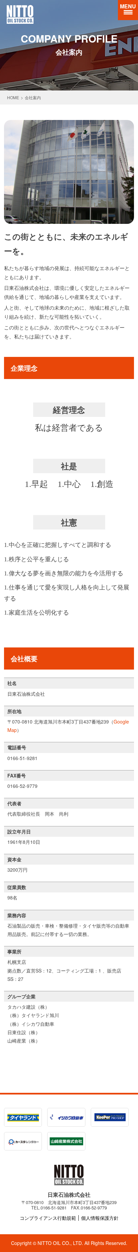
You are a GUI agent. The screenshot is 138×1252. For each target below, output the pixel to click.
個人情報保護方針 (100, 1217)
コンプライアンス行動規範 (48, 1217)
